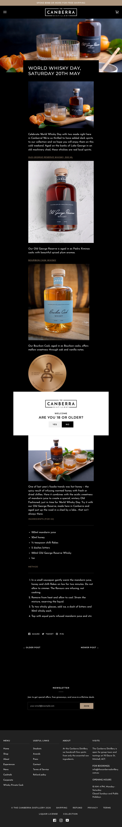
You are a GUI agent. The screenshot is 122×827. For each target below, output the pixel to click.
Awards (36, 754)
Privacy (93, 807)
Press (35, 759)
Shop (5, 754)
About (6, 759)
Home (6, 749)
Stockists (37, 749)
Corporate (8, 780)
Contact (37, 764)
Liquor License (48, 814)
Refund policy (39, 775)
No (67, 424)
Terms (107, 807)
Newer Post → (90, 647)
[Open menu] (8, 12)
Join (86, 706)
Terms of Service (41, 769)
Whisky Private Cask (13, 785)
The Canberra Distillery (29, 807)
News (6, 769)
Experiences (9, 764)
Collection (70, 814)
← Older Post (31, 647)
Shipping (61, 807)
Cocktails (7, 775)
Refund (77, 807)
